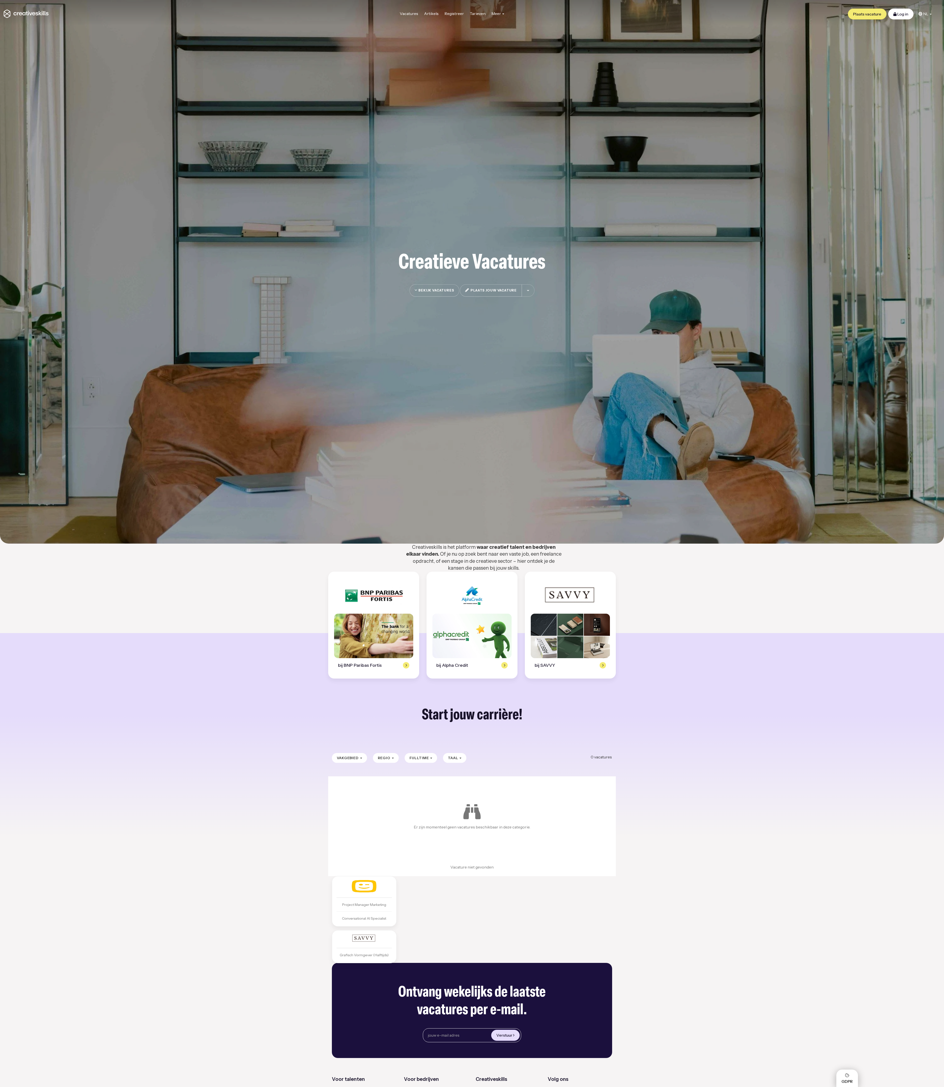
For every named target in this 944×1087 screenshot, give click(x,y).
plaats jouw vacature (493, 290)
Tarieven (478, 13)
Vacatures (409, 13)
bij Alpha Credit (452, 665)
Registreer (454, 13)
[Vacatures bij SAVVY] (570, 595)
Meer (496, 13)
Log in (902, 14)
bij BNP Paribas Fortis (360, 665)
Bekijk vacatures (435, 290)
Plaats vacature (867, 14)
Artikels (431, 13)
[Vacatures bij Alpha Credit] (472, 595)
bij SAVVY (545, 665)
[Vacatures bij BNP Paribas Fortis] (373, 595)
